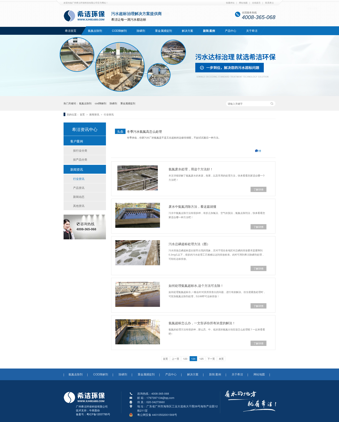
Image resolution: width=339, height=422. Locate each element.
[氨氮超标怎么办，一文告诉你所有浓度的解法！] (137, 331)
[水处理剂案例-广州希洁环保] (169, 95)
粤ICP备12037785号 (98, 414)
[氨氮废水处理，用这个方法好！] (137, 177)
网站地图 (243, 2)
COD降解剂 (119, 31)
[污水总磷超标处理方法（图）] (137, 252)
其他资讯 (78, 206)
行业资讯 (109, 114)
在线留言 (256, 2)
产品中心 (230, 31)
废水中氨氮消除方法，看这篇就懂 (192, 206)
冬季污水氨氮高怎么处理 (144, 131)
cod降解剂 (100, 103)
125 (201, 358)
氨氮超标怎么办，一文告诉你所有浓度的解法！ (202, 323)
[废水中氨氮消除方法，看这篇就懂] (137, 215)
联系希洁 (269, 2)
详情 (258, 150)
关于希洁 (251, 31)
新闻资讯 (94, 114)
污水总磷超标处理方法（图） (189, 243)
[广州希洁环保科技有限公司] (86, 403)
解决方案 (187, 31)
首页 (82, 114)
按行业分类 (80, 150)
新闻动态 (78, 197)
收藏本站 (230, 2)
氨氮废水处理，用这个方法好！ (191, 169)
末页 (221, 358)
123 (185, 358)
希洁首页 (70, 31)
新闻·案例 (209, 31)
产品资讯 (78, 188)
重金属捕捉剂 (163, 31)
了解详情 (258, 189)
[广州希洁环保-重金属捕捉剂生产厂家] (250, 414)
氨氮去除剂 (95, 31)
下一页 (211, 358)
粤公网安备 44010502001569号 (157, 415)
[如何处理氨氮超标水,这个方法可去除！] (137, 294)
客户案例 (76, 141)
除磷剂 (141, 31)
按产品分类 (80, 159)
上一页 (175, 358)
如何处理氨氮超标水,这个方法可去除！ (196, 285)
